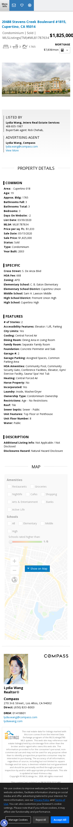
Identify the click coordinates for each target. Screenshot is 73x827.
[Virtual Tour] (30, 5)
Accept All (60, 819)
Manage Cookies (18, 819)
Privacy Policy (41, 800)
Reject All (41, 819)
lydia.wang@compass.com (22, 146)
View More (12, 150)
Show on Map (38, 568)
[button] (4, 823)
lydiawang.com (13, 721)
